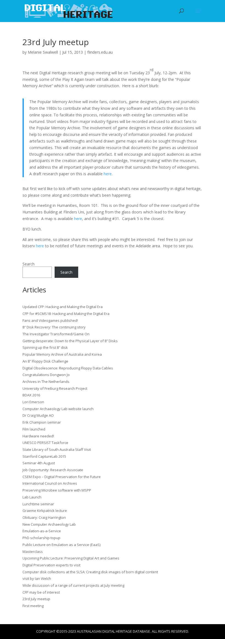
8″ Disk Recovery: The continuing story (54, 327)
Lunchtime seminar (38, 503)
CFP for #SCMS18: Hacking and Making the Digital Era (65, 313)
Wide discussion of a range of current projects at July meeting (73, 585)
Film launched (33, 429)
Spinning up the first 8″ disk (45, 347)
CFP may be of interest (41, 592)
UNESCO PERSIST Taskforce (45, 442)
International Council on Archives (49, 483)
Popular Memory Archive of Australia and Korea (62, 354)
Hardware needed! (38, 436)
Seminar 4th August (38, 462)
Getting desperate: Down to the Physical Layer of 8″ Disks (70, 340)
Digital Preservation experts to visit (51, 565)
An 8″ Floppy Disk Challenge (45, 361)
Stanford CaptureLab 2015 (44, 456)
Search (28, 264)
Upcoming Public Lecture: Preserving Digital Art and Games (70, 558)
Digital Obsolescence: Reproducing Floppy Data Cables (67, 368)
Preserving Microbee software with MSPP (56, 490)
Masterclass (32, 551)
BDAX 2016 (31, 395)
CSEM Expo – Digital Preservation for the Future (61, 476)
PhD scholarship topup (41, 537)
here (108, 173)
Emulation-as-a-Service (41, 530)
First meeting (33, 605)
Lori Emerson (33, 401)
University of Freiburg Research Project (54, 388)
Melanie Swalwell (43, 52)
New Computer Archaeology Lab (49, 524)
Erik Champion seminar (41, 422)
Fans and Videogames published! (50, 320)
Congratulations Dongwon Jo (46, 374)
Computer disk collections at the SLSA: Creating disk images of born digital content (90, 571)
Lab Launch (31, 497)
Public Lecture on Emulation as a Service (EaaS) (61, 544)
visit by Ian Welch (36, 578)
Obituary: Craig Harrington (44, 517)
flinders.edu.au (100, 52)
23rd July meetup (36, 598)
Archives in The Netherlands (45, 381)
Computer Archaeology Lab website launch (58, 408)
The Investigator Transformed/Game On (55, 333)
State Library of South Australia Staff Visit (56, 449)
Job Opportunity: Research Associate (52, 469)
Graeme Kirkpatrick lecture (44, 510)
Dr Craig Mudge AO (38, 415)
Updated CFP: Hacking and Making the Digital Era (62, 306)
